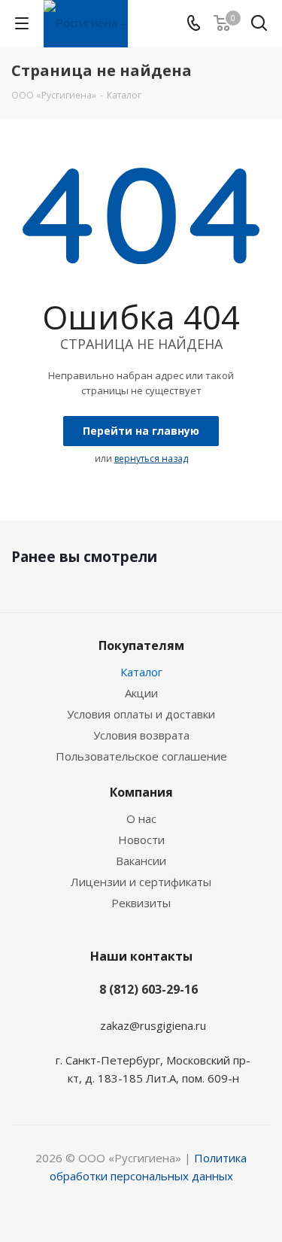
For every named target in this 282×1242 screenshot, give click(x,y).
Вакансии (141, 860)
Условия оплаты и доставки (141, 713)
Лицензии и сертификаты (141, 881)
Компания (141, 792)
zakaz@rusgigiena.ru (153, 1025)
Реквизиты (141, 902)
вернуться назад (151, 458)
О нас (141, 818)
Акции (141, 692)
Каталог (141, 671)
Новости (141, 839)
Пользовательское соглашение (141, 756)
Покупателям (141, 645)
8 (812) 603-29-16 (148, 989)
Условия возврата (141, 734)
